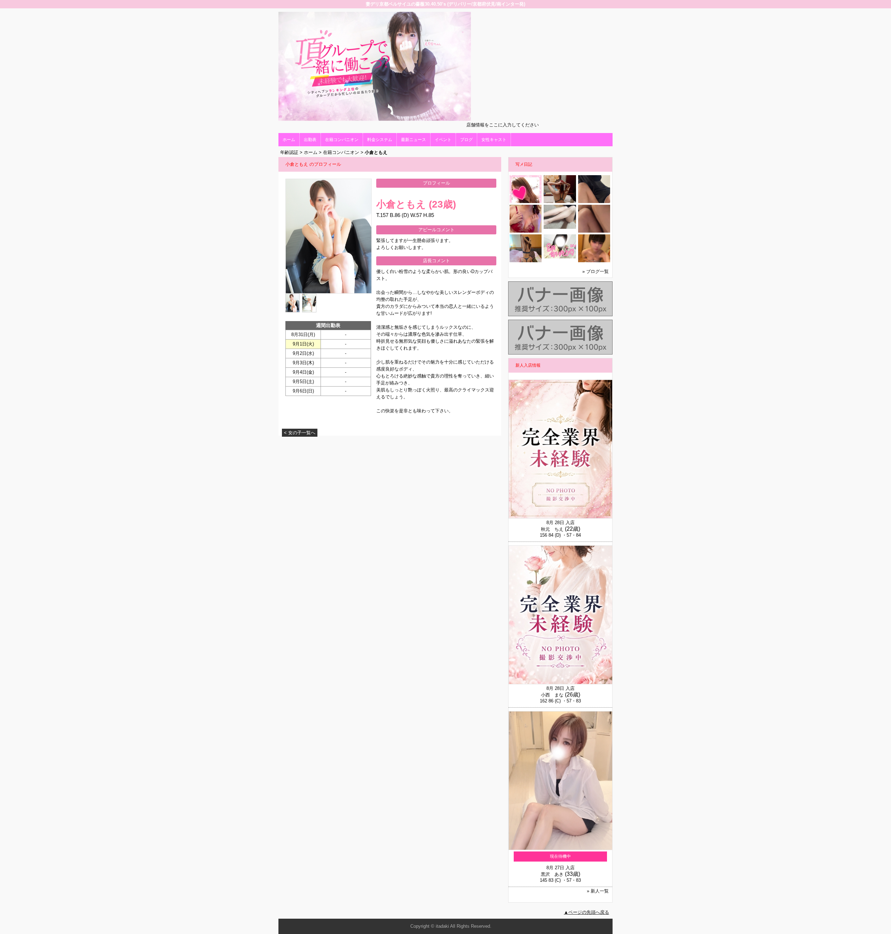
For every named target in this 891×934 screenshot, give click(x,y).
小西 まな (552, 695)
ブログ (466, 139)
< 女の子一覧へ (299, 432)
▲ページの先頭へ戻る (586, 912)
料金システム (379, 139)
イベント (443, 139)
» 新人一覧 (598, 891)
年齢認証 (289, 152)
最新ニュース (413, 139)
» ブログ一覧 (595, 271)
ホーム (289, 139)
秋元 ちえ (552, 529)
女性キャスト (493, 139)
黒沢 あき (552, 874)
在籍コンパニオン (341, 139)
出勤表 (310, 139)
